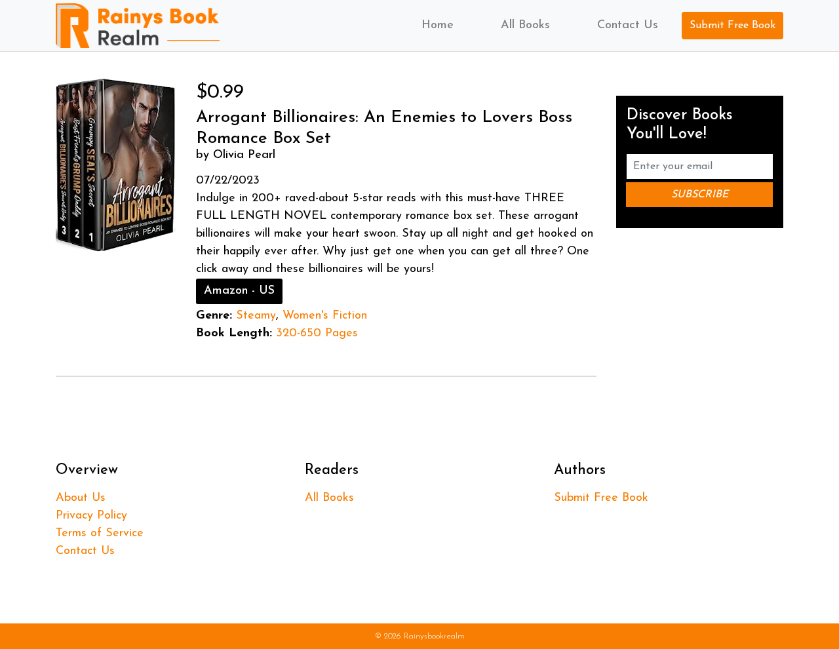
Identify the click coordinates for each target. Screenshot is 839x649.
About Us (81, 498)
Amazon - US (239, 291)
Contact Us (627, 25)
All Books (525, 25)
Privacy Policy (91, 516)
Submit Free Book (732, 25)
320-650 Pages (317, 334)
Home (437, 25)
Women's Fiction (325, 316)
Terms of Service (100, 534)
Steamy (256, 316)
